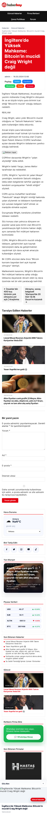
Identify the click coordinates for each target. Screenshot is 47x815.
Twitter (17, 81)
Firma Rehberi (33, 13)
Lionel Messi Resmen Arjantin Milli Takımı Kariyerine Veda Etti (22, 642)
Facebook (27, 81)
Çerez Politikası (18, 19)
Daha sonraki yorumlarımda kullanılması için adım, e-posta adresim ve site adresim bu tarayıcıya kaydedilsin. (23, 492)
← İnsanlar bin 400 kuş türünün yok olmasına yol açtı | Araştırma (11, 294)
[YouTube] (29, 550)
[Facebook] (7, 550)
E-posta (6, 465)
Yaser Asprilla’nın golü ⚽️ (16, 646)
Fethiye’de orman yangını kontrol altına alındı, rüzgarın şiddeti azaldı (24, 657)
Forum (33, 19)
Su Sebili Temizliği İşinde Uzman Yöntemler (23, 661)
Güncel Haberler (14, 13)
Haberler (5, 28)
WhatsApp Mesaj (23, 737)
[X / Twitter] (14, 550)
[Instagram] (21, 550)
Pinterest (30, 86)
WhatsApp (10, 86)
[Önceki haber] (33, 567)
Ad (4, 455)
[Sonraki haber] (39, 567)
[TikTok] (36, 550)
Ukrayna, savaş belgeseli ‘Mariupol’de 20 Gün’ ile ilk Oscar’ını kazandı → (33, 295)
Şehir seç (10, 526)
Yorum (6, 430)
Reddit (20, 86)
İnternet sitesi (8, 476)
